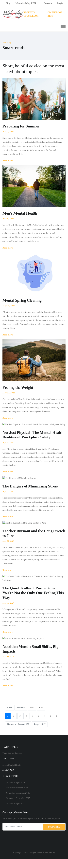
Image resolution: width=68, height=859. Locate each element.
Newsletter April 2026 (15, 782)
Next (32, 707)
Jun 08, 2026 (8, 770)
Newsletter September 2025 (18, 798)
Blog (8, 3)
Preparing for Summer (21, 126)
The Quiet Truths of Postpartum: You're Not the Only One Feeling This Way (33, 593)
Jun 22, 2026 (8, 758)
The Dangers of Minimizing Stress (30, 486)
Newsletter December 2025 (18, 793)
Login (60, 3)
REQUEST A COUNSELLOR (30, 14)
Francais (48, 3)
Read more (7, 160)
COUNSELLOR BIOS (55, 14)
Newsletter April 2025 (15, 803)
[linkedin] (34, 848)
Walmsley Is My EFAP (26, 3)
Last (41, 707)
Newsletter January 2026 (17, 787)
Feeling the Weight (18, 387)
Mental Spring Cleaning (21, 300)
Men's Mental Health (19, 213)
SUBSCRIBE (54, 827)
